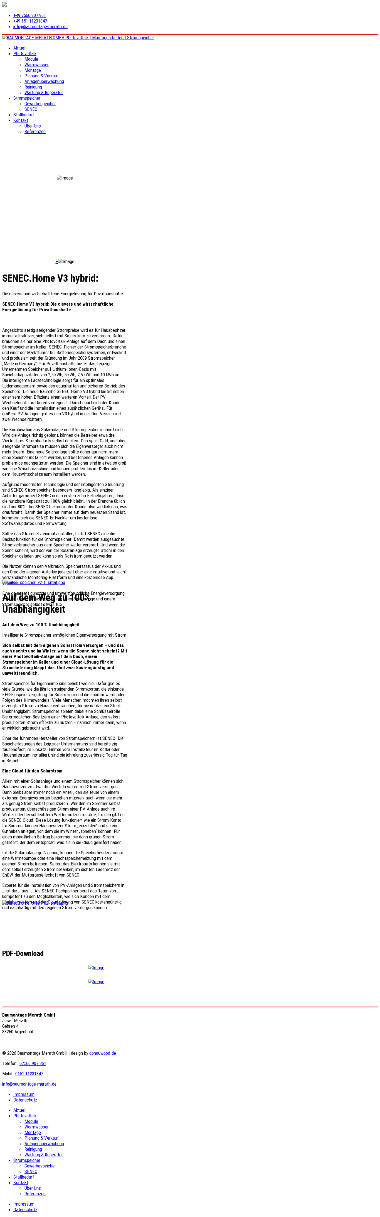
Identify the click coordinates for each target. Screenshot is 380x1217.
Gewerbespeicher (40, 103)
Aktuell (19, 48)
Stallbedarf (23, 114)
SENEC (30, 109)
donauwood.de (102, 1053)
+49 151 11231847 (30, 21)
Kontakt (20, 120)
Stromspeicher (26, 98)
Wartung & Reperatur (43, 92)
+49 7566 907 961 (29, 15)
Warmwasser (36, 64)
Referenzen (35, 131)
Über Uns (32, 126)
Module (31, 59)
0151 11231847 (29, 1073)
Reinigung (33, 87)
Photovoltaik (24, 53)
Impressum (23, 1094)
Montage (32, 70)
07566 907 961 (32, 1063)
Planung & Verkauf (41, 75)
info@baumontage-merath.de (40, 26)
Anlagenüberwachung (44, 81)
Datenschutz (25, 1100)
